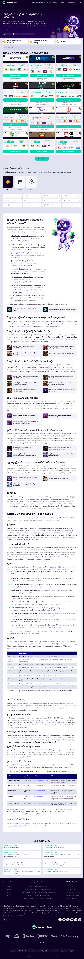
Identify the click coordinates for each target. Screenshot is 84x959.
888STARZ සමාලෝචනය (15, 102)
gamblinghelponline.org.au (41, 803)
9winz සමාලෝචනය (68, 102)
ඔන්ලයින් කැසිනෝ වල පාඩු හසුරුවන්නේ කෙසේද (38, 902)
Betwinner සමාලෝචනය (15, 127)
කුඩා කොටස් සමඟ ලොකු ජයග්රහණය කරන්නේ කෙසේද (36, 895)
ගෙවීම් (62, 2)
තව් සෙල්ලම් (8, 894)
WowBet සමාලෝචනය (68, 78)
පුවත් (80, 2)
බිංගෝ (8, 889)
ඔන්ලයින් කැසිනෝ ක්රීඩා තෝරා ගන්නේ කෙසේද (38, 892)
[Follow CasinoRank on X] (67, 924)
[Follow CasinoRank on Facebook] (59, 924)
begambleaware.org (39, 790)
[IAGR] (8, 940)
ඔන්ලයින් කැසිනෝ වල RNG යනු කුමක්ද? (38, 899)
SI (4, 924)
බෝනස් (55, 2)
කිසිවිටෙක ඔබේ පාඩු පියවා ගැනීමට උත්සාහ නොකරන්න (47, 722)
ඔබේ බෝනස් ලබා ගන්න (15, 75)
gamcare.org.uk (38, 796)
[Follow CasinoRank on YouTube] (71, 924)
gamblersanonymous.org (41, 780)
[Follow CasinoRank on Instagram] (63, 924)
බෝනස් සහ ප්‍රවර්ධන (20, 255)
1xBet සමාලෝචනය (42, 78)
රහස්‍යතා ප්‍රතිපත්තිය (71, 902)
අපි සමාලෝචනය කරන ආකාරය (69, 895)
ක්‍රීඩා (48, 2)
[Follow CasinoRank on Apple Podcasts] (79, 924)
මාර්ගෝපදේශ (71, 2)
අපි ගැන (71, 889)
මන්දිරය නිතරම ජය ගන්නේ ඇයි (38, 889)
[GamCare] (28, 940)
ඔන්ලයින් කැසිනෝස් (37, 2)
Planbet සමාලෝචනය (42, 102)
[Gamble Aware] (64, 940)
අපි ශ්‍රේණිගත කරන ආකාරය (71, 899)
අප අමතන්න (71, 892)
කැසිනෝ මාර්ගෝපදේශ (24, 326)
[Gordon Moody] (42, 940)
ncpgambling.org (38, 785)
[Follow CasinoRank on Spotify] (75, 924)
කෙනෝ (8, 892)
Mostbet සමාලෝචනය (15, 78)
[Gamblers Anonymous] (16, 940)
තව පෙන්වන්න (41, 159)
